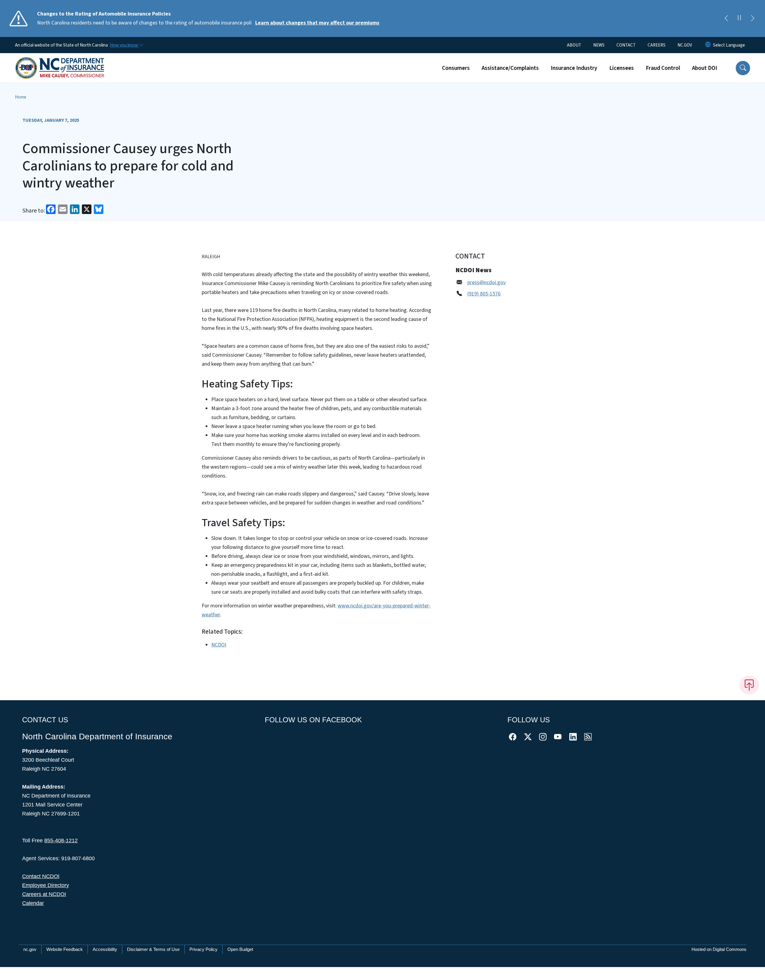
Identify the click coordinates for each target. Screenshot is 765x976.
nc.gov (29, 949)
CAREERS (656, 45)
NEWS (599, 45)
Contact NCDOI (40, 876)
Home (20, 97)
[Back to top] (749, 685)
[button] (743, 68)
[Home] (60, 61)
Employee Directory (45, 885)
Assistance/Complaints (510, 68)
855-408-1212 (61, 840)
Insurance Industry (574, 68)
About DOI (704, 68)
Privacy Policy (203, 949)
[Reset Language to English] (708, 45)
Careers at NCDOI (44, 894)
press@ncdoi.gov (486, 282)
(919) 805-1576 (484, 294)
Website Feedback (64, 949)
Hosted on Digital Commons (718, 949)
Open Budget (240, 949)
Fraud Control (663, 68)
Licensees (621, 68)
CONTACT (626, 45)
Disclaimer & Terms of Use (153, 949)
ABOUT (574, 45)
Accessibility (105, 949)
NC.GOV (684, 45)
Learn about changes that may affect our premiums (317, 23)
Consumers (456, 68)
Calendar (33, 903)
